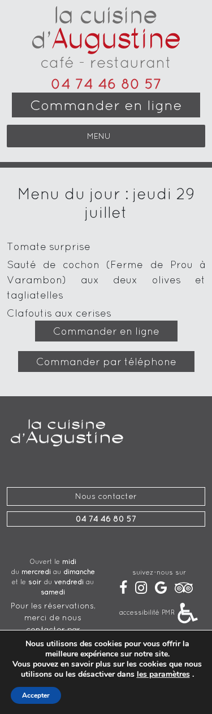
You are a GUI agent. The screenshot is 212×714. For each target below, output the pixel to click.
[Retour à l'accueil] (106, 39)
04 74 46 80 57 (106, 83)
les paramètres (163, 674)
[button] (99, 136)
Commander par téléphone (106, 361)
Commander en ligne (106, 105)
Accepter (36, 695)
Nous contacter (106, 496)
